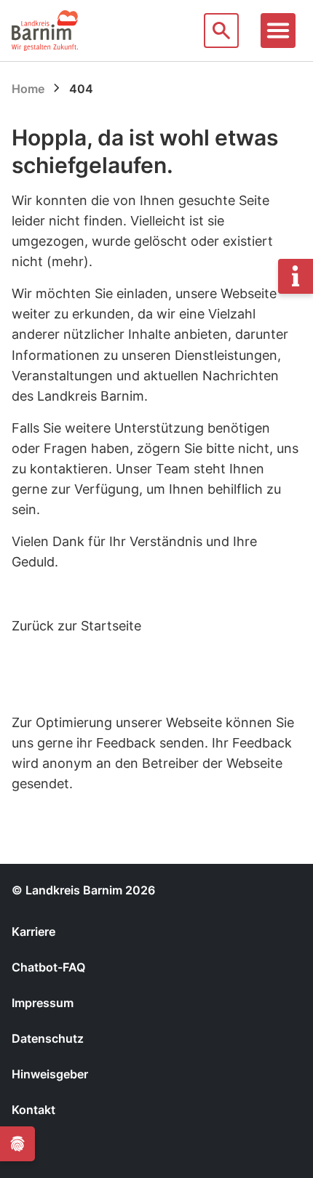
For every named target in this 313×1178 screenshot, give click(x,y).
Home (28, 88)
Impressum (43, 1002)
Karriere (33, 931)
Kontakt (33, 1109)
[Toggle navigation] (278, 30)
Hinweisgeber (50, 1074)
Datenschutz (48, 1038)
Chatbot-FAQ (48, 967)
